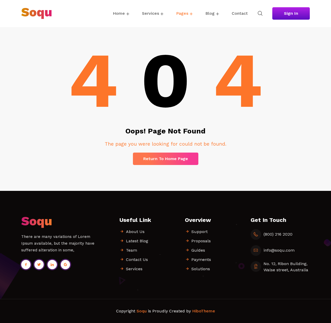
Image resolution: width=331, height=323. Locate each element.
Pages (182, 13)
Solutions (200, 268)
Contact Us (137, 259)
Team (131, 250)
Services (150, 13)
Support (199, 231)
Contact (240, 13)
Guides (198, 250)
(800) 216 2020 (278, 234)
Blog (210, 13)
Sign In (291, 13)
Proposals (201, 240)
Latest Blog (137, 240)
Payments (201, 259)
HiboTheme (203, 311)
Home (119, 13)
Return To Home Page (165, 158)
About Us (135, 231)
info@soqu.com (279, 250)
